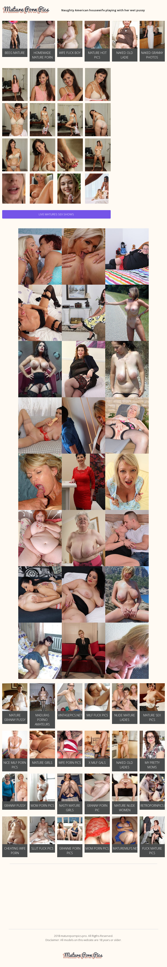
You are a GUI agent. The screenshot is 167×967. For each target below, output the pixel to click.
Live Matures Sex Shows (56, 214)
